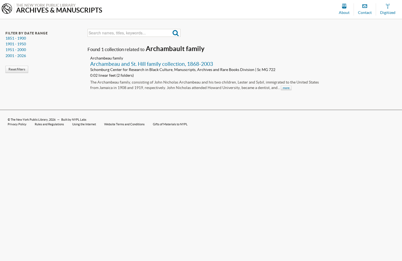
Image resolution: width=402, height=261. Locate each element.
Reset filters (16, 69)
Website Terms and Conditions (124, 124)
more (286, 88)
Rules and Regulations (49, 124)
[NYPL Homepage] (7, 9)
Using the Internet (84, 124)
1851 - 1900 (15, 38)
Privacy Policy (17, 124)
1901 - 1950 (15, 44)
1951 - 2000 (15, 50)
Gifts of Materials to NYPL (170, 124)
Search (175, 33)
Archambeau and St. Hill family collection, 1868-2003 (151, 64)
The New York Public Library (29, 119)
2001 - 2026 (15, 56)
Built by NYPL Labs (73, 119)
